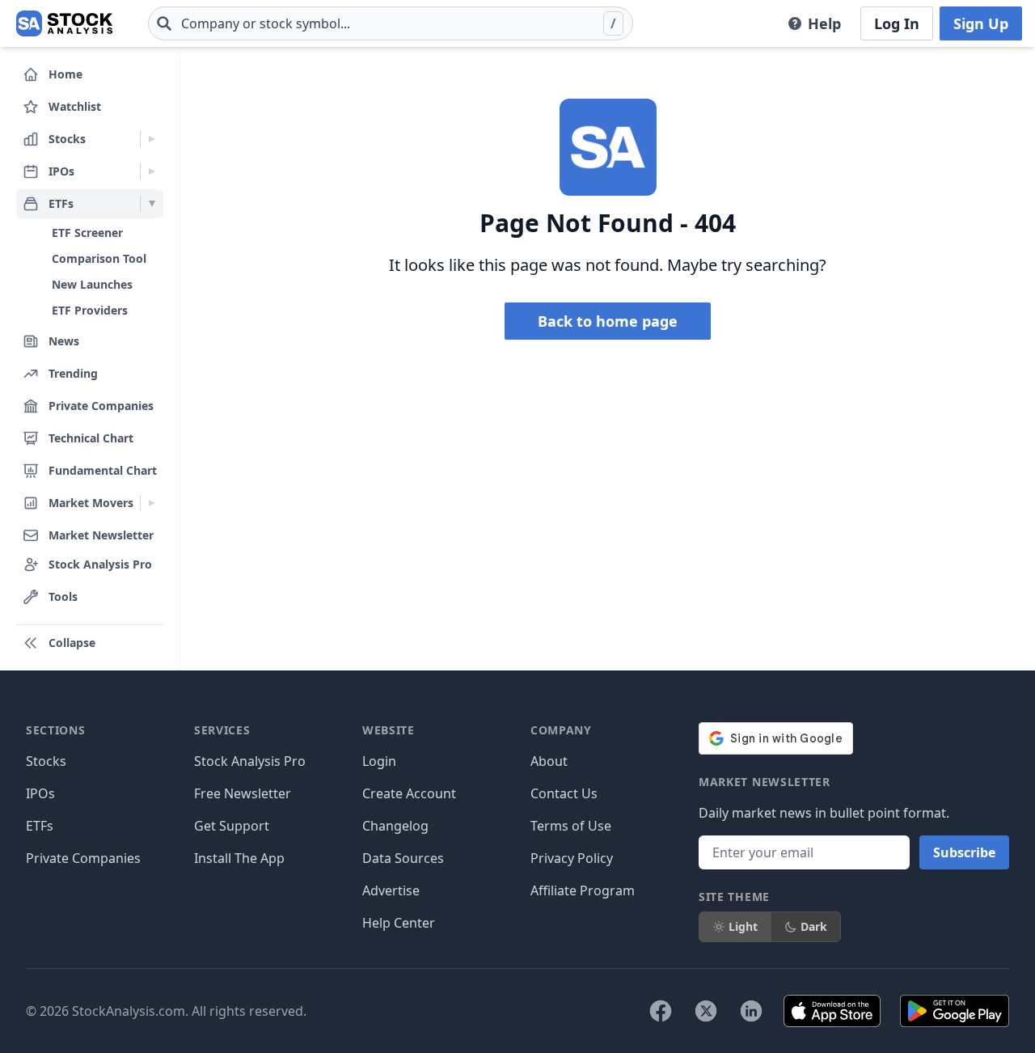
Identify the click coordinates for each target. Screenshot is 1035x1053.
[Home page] (64, 23)
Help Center (398, 923)
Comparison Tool (99, 258)
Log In (896, 23)
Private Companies (83, 858)
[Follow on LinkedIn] (751, 1011)
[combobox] (390, 23)
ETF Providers (90, 310)
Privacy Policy (571, 858)
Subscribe (964, 852)
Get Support (231, 826)
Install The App (239, 858)
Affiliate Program (582, 890)
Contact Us (564, 793)
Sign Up (980, 23)
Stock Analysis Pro (250, 761)
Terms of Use (570, 826)
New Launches (92, 284)
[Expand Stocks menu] (151, 139)
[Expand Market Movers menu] (151, 503)
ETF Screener (87, 232)
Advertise (391, 890)
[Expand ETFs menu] (151, 204)
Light (743, 926)
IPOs (40, 793)
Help (824, 23)
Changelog (395, 826)
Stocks (46, 761)
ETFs (39, 826)
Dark (814, 926)
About (549, 761)
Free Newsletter (242, 793)
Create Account (409, 793)
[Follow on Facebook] (661, 1011)
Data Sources (403, 858)
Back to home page (608, 321)
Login (379, 761)
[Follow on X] (706, 1011)
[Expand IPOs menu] (151, 171)
